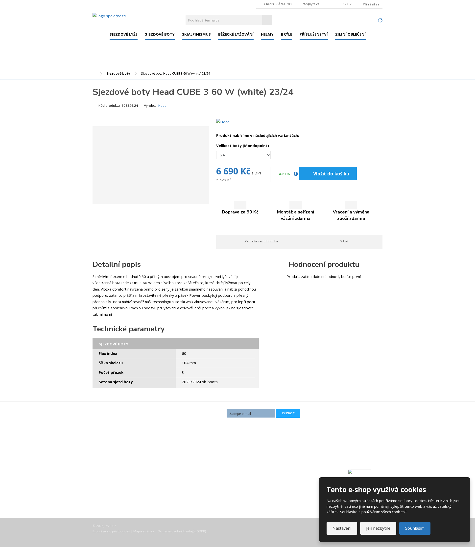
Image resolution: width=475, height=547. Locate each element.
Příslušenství (314, 34)
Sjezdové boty (160, 34)
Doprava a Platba (111, 478)
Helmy (267, 34)
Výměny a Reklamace (114, 485)
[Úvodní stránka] (109, 15)
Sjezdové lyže (124, 34)
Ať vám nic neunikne (202, 413)
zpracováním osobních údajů (247, 422)
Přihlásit (288, 413)
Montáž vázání (207, 454)
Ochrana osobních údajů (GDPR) (182, 531)
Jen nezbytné (378, 528)
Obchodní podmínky (113, 499)
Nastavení (341, 528)
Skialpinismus (196, 34)
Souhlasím (415, 528)
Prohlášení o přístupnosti (111, 531)
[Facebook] (326, 4)
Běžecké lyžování (236, 34)
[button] (344, 4)
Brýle (286, 34)
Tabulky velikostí (111, 492)
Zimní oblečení (350, 34)
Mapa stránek (143, 531)
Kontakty (104, 471)
